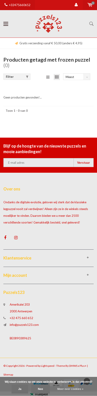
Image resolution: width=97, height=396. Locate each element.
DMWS (73, 365)
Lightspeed (47, 365)
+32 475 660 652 (21, 318)
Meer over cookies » (70, 389)
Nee (40, 389)
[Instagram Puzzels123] (16, 238)
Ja (19, 389)
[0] (89, 5)
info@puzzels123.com (24, 325)
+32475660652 (19, 5)
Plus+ (83, 365)
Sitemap (8, 374)
